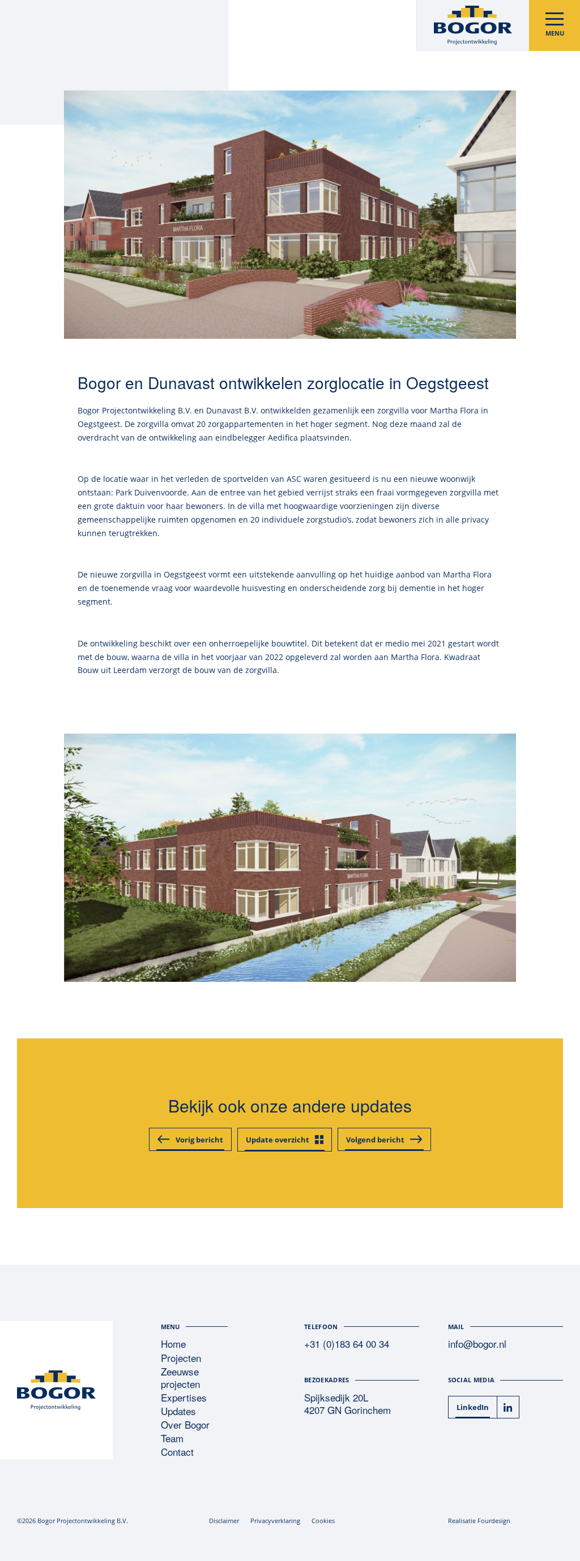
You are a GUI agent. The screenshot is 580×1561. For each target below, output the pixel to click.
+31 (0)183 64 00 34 (346, 1344)
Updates (178, 1411)
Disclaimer (224, 1520)
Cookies (323, 1520)
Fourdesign (493, 1520)
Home (173, 1344)
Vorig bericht (199, 1140)
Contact (177, 1452)
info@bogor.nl (477, 1344)
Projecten (181, 1358)
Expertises (184, 1397)
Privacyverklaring (275, 1520)
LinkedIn (473, 1407)
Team (172, 1438)
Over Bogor (185, 1424)
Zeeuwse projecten (180, 1378)
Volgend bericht (375, 1140)
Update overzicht (277, 1140)
